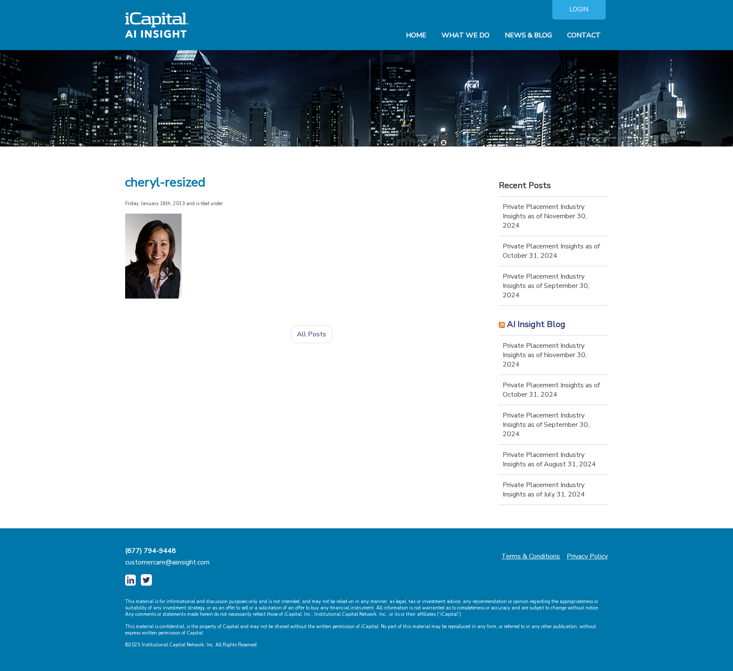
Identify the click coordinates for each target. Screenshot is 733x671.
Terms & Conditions (530, 556)
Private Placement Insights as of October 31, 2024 (551, 251)
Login (578, 9)
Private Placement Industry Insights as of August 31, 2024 (549, 459)
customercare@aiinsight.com (167, 562)
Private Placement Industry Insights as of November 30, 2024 (545, 216)
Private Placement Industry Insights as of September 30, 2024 (546, 286)
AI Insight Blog (536, 324)
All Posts (311, 334)
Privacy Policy (587, 556)
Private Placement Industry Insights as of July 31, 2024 (544, 489)
